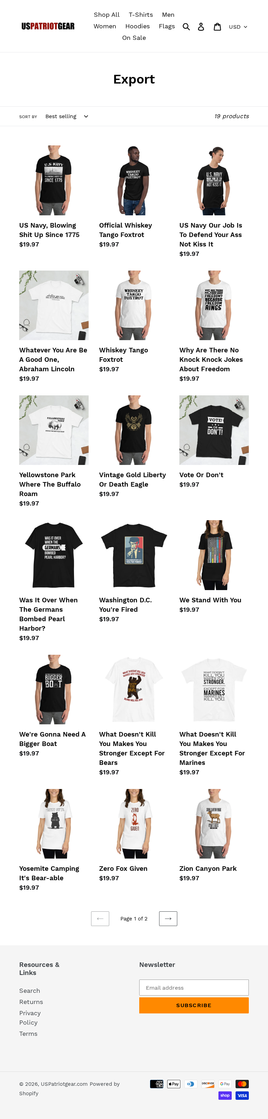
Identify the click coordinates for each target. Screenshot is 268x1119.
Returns (31, 1001)
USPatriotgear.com (64, 1084)
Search (29, 990)
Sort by (28, 116)
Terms (28, 1033)
